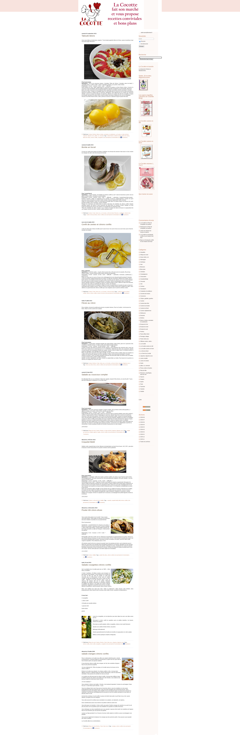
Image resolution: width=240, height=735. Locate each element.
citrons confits (94, 137)
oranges (114, 726)
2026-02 (142, 432)
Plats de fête (143, 370)
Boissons (142, 267)
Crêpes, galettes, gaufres (146, 298)
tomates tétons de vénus (123, 135)
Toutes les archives (145, 441)
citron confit (92, 643)
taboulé (116, 135)
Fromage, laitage (144, 336)
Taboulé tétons (88, 36)
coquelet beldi (115, 500)
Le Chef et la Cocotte (145, 353)
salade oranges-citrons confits (95, 654)
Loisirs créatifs (144, 358)
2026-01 (142, 434)
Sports (142, 381)
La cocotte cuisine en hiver (147, 348)
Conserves (143, 296)
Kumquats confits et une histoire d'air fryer (146, 236)
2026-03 (142, 429)
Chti (141, 284)
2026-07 (142, 419)
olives (105, 555)
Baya (141, 240)
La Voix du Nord (144, 351)
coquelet (109, 500)
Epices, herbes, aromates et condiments (106, 134)
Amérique (142, 262)
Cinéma (142, 286)
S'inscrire (143, 41)
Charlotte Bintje (144, 279)
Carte (140, 399)
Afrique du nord (144, 254)
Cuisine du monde (145, 305)
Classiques (143, 288)
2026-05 (142, 424)
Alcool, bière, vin (144, 257)
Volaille (142, 391)
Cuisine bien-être (144, 303)
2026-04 (142, 427)
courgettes (100, 137)
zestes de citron (101, 293)
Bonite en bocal (89, 147)
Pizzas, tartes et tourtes (146, 368)
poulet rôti (101, 555)
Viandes (142, 389)
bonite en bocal (90, 214)
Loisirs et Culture (144, 360)
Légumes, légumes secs (146, 356)
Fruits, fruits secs (144, 339)
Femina (142, 331)
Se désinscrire (144, 44)
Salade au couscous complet (95, 374)
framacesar (143, 226)
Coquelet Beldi (88, 442)
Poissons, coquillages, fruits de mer (122, 213)
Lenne (142, 230)
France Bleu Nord (144, 334)
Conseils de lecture (145, 293)
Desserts (142, 315)
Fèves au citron (89, 303)
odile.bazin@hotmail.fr (146, 32)
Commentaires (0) (115, 137)
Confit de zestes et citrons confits (96, 224)
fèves (94, 364)
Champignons (143, 274)
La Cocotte (143, 222)
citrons (88, 293)
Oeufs (141, 363)
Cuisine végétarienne (145, 310)
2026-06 (142, 422)
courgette (103, 643)
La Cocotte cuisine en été (146, 346)
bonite (95, 214)
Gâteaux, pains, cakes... (146, 341)
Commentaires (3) (118, 643)
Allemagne (143, 259)
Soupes (142, 379)
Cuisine (142, 301)
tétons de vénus (86, 137)
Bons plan (142, 269)
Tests (141, 384)
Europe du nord (144, 326)
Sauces (142, 377)
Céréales (142, 271)
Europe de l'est (144, 324)
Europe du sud (144, 329)
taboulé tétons (110, 135)
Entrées (142, 318)
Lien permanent (107, 137)
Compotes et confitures (146, 291)
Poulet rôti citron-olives (92, 510)
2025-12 (142, 436)
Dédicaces (143, 313)
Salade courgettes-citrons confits (96, 565)
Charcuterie (143, 276)
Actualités (142, 252)
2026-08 (142, 417)
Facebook (124, 137)
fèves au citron (89, 364)
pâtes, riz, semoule (145, 365)
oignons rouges (96, 432)
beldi (119, 500)
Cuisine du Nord (144, 308)
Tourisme (142, 386)
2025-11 (142, 439)
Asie (141, 264)
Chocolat (142, 281)
